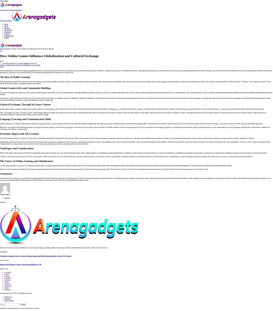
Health (6, 38)
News (6, 26)
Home (6, 24)
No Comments (25, 63)
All (1, 51)
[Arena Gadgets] (28, 21)
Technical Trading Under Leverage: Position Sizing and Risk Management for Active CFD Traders (36, 256)
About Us (7, 299)
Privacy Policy (9, 301)
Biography (7, 32)
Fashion (7, 34)
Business (7, 28)
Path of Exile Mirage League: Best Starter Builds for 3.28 (20, 264)
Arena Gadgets (9, 63)
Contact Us (8, 297)
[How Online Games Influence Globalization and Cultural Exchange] (20, 65)
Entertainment (9, 36)
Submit (23, 304)
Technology (8, 30)
